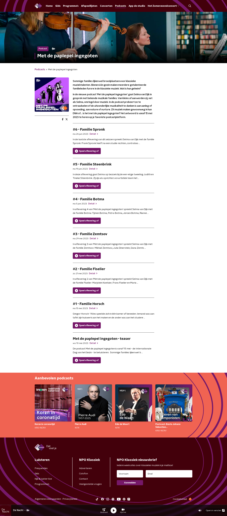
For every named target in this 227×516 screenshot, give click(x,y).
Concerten (106, 6)
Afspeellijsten (89, 6)
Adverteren (85, 468)
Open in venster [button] (213, 510)
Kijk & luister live (43, 479)
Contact (83, 479)
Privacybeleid (70, 499)
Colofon (83, 473)
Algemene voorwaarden (48, 499)
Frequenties (41, 468)
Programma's (70, 6)
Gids (57, 6)
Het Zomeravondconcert (162, 6)
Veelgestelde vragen (90, 484)
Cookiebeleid (180, 499)
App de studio (137, 6)
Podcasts (120, 6)
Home (49, 6)
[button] (104, 510)
